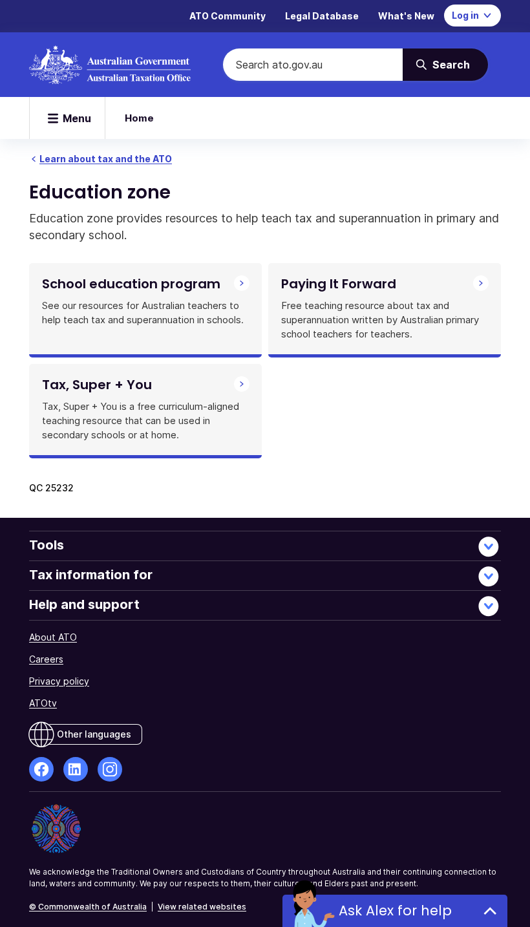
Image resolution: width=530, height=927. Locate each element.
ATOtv (43, 703)
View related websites (202, 906)
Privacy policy (59, 681)
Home (139, 118)
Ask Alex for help (395, 910)
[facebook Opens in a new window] (41, 769)
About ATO (53, 637)
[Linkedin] (75, 769)
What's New (406, 15)
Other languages (94, 734)
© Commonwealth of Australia (88, 906)
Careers (46, 659)
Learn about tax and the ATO (105, 158)
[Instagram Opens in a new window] (110, 769)
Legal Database (322, 15)
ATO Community (227, 15)
